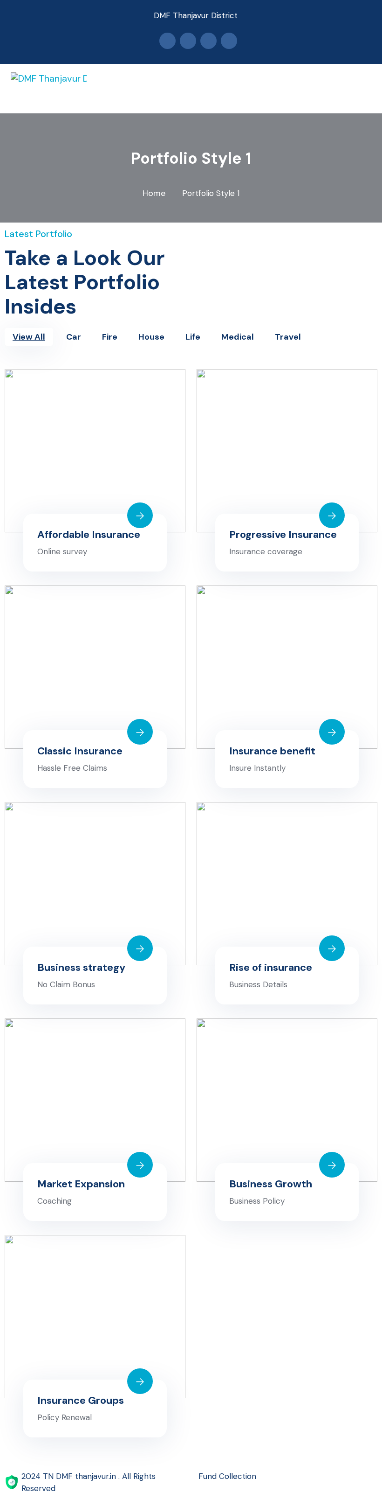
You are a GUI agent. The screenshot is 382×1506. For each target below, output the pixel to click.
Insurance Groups (80, 1400)
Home (154, 193)
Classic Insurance (80, 751)
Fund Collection (227, 1476)
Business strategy (81, 967)
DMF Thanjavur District (196, 15)
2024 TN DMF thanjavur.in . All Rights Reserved (88, 1482)
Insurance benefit (272, 751)
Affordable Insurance (88, 534)
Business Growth (270, 1184)
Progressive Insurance (283, 534)
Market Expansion (81, 1184)
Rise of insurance (270, 967)
